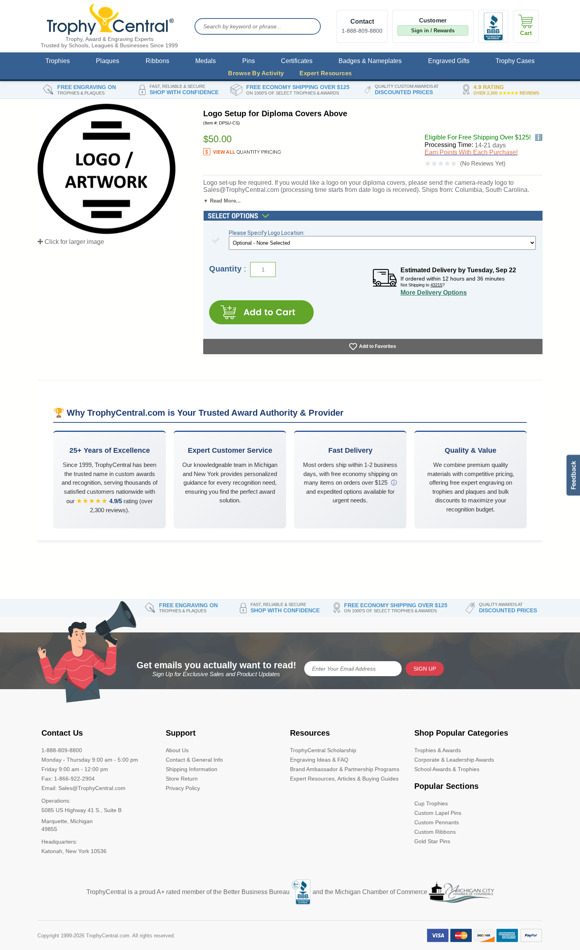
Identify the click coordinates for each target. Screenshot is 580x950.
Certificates (296, 61)
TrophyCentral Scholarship (323, 750)
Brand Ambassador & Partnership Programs (344, 769)
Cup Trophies (431, 803)
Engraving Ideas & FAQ (319, 760)
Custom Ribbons (435, 832)
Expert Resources (325, 73)
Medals (205, 61)
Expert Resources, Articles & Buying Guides (344, 778)
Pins (248, 61)
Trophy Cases (515, 61)
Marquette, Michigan (67, 821)
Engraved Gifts (449, 61)
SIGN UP (424, 669)
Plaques (107, 61)
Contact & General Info (194, 760)
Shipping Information (191, 769)
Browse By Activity (256, 73)
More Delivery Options (433, 292)
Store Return (182, 778)
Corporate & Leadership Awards (454, 760)
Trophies (57, 61)
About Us (177, 750)
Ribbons (157, 61)
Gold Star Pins (432, 841)
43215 (436, 285)
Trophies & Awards (437, 750)
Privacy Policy (183, 788)
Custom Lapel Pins (437, 813)
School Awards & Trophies (446, 769)
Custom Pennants (436, 822)
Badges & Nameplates (370, 61)
